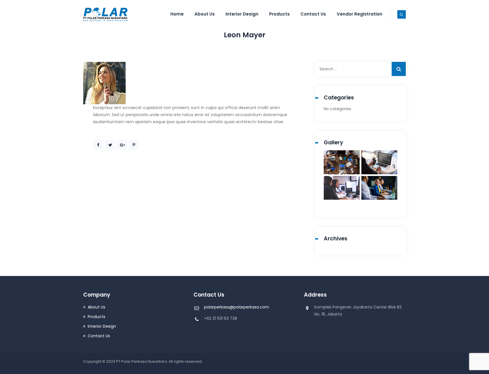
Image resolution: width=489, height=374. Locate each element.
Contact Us (313, 14)
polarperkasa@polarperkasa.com (236, 307)
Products (279, 14)
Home (177, 14)
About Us (204, 14)
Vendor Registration (359, 14)
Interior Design (242, 14)
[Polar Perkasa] (105, 14)
